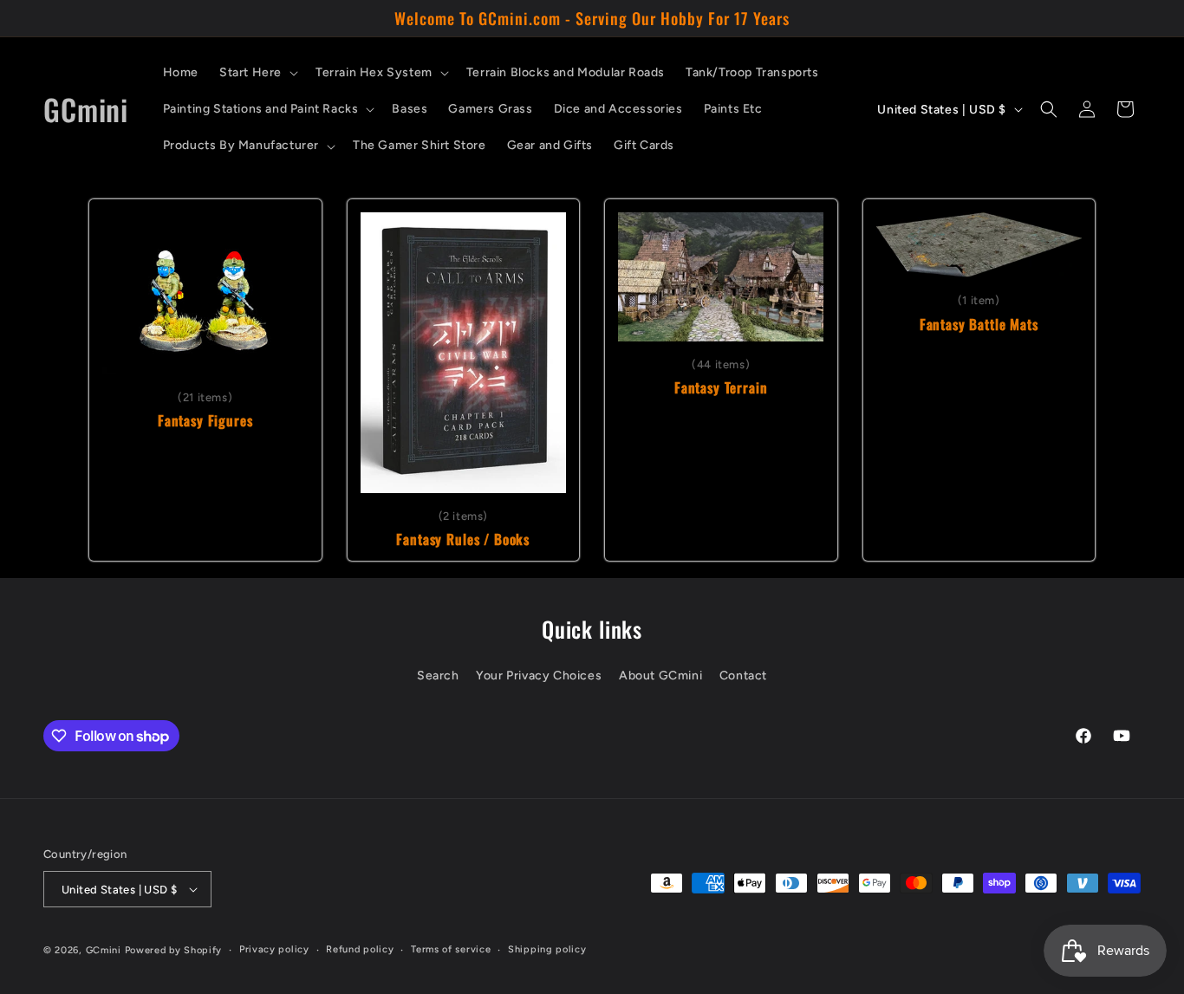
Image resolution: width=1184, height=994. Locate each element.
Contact (743, 675)
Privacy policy (274, 949)
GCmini (103, 950)
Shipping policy (547, 949)
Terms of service (451, 949)
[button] (257, 73)
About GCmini (660, 675)
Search (438, 675)
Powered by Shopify (174, 950)
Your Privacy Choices (539, 675)
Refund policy (360, 949)
